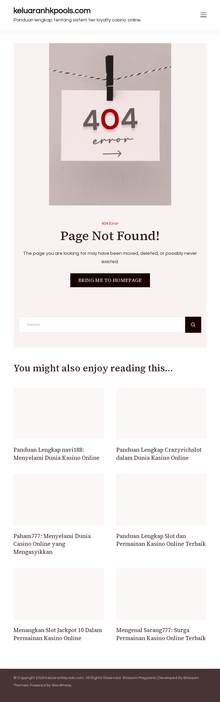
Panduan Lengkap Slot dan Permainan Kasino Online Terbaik (161, 540)
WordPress (61, 685)
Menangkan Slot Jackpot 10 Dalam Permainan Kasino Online (57, 634)
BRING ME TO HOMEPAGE (110, 280)
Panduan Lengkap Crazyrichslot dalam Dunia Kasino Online (158, 453)
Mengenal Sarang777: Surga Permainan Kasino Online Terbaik (161, 634)
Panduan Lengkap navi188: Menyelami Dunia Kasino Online (56, 453)
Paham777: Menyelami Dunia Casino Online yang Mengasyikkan (52, 544)
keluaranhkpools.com (52, 10)
